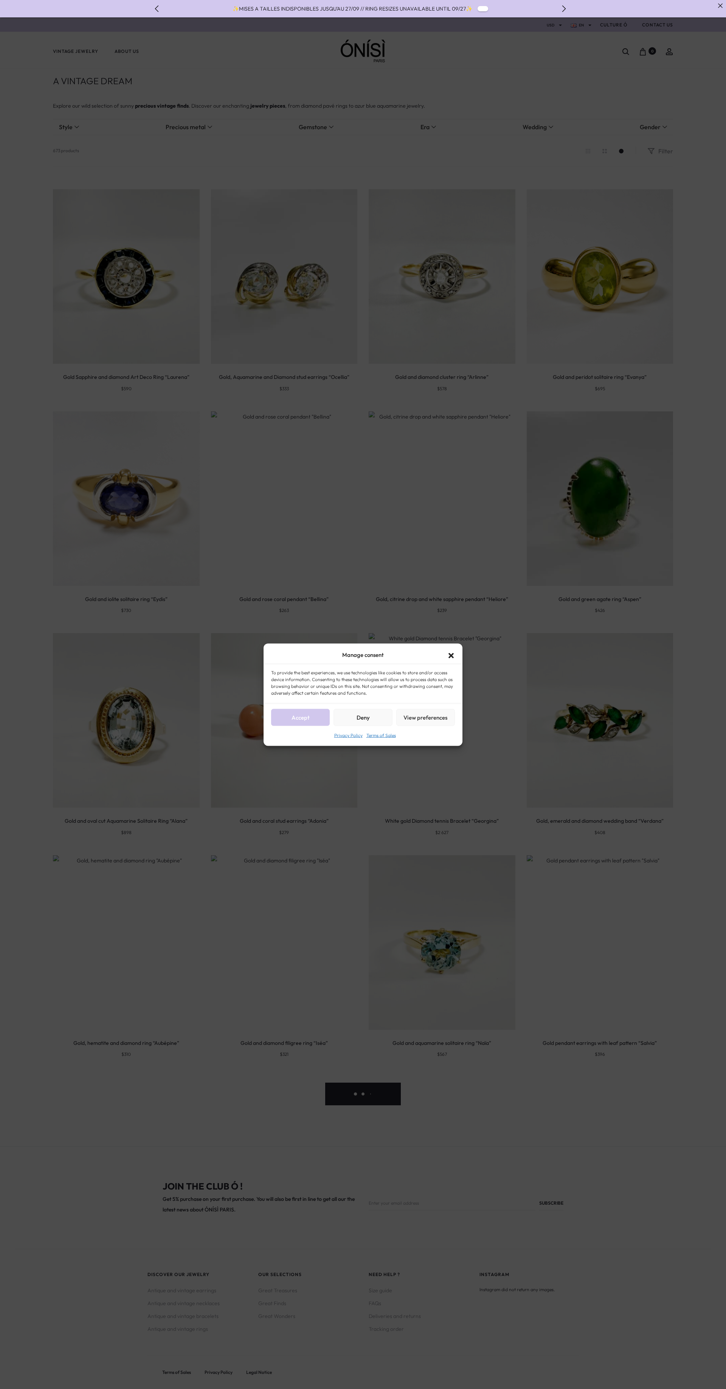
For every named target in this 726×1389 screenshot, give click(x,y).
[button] (451, 654)
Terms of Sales (381, 735)
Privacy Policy (348, 735)
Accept (301, 717)
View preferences (425, 717)
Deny (363, 717)
